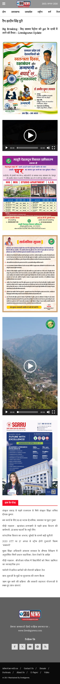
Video (46, 672)
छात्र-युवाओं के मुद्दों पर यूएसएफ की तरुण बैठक (23, 576)
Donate (43, 668)
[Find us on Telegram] (38, 647)
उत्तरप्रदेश (28, 12)
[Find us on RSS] (45, 647)
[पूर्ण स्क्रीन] (53, 147)
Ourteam (6, 672)
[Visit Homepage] (24, 4)
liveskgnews (24, 677)
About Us (20, 672)
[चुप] (48, 147)
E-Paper (34, 672)
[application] (30, 135)
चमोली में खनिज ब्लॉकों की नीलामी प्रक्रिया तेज (23, 570)
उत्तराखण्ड (15, 12)
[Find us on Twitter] (22, 647)
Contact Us (28, 668)
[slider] (27, 148)
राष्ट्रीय (40, 12)
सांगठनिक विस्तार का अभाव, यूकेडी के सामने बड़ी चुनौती (27, 536)
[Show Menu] (3, 4)
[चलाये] (6, 147)
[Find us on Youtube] (30, 647)
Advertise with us (10, 668)
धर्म (49, 12)
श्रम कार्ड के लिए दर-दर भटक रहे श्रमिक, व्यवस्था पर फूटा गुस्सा (29, 520)
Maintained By (14, 677)
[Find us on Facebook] (15, 647)
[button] (30, 135)
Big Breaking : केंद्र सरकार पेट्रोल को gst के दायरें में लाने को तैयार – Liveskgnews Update (30, 31)
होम (4, 12)
